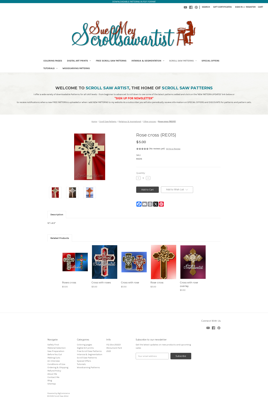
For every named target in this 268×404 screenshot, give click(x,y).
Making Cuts (53, 357)
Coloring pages (52, 60)
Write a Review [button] (173, 148)
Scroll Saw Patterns (181, 60)
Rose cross (156, 282)
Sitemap (51, 383)
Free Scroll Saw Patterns (111, 60)
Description (56, 214)
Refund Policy (54, 370)
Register (251, 7)
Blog (49, 380)
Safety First (53, 344)
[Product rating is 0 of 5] (142, 149)
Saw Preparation (55, 351)
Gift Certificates (222, 7)
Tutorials (49, 68)
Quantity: (140, 173)
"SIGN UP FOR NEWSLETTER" (134, 98)
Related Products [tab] (59, 238)
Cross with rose (130, 282)
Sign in (239, 7)
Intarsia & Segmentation (146, 60)
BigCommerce (64, 393)
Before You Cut (54, 354)
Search (206, 7)
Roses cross (69, 282)
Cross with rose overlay (189, 284)
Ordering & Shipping (57, 367)
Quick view (74, 259)
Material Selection (56, 348)
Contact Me (53, 377)
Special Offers (210, 60)
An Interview (53, 361)
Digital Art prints (77, 60)
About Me (52, 374)
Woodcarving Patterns (76, 68)
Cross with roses (101, 282)
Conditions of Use (56, 364)
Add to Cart (75, 264)
